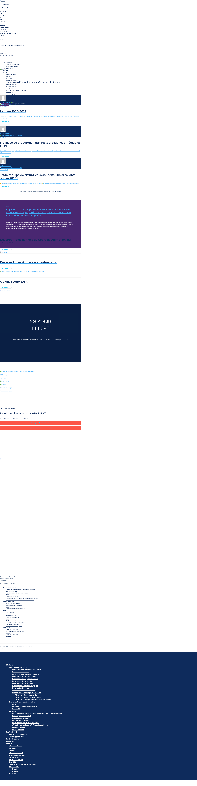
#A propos (9, 76)
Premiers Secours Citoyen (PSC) (15, 608)
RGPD (7, 619)
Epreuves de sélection (20, 727)
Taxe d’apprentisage (16, 737)
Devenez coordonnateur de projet (25, 686)
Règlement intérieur (12, 621)
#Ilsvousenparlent (11, 80)
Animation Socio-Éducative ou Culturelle (17, 593)
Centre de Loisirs (12, 739)
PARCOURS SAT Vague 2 (13, 603)
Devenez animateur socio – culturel (25, 674)
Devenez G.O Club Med (12, 596)
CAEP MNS (16, 709)
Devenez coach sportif (20, 672)
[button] (40, 63)
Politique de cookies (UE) (13, 624)
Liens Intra (9, 98)
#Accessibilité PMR (11, 615)
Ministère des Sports (12, 634)
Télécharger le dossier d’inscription (40, 423)
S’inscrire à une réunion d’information (40, 428)
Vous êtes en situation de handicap (25, 723)
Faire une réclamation (12, 617)
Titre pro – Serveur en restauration (28, 697)
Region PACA (10, 636)
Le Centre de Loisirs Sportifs (14, 626)
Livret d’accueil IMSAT (12, 82)
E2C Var (8, 633)
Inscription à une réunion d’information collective (20, 600)
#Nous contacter (11, 74)
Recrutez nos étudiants (13, 64)
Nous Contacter (10, 614)
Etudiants (6, 4)
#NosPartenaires (11, 84)
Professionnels (7, 62)
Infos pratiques (18, 730)
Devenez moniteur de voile (22, 681)
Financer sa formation (20, 720)
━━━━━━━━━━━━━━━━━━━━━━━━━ (23, 690)
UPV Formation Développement (15, 631)
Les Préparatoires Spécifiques (14, 605)
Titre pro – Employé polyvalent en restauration (33, 700)
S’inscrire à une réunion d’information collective (30, 725)
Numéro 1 (12, 94)
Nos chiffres (9, 88)
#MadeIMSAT (14, 767)
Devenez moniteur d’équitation (24, 676)
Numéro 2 (12, 96)
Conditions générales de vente (15, 622)
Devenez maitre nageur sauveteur (25, 679)
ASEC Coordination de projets (14, 595)
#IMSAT (5, 72)
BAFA (7, 607)
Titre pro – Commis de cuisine (26, 695)
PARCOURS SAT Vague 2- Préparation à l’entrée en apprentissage (37, 713)
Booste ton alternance (20, 718)
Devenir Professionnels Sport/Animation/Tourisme (20, 589)
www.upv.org (45, 647)
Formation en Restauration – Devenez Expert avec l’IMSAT (22, 598)
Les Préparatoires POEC (21, 716)
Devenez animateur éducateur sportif (26, 669)
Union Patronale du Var (12, 629)
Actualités (10, 741)
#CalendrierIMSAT (11, 86)
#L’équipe (9, 78)
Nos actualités (10, 612)
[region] (40, 41)
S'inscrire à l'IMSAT (20, 101)
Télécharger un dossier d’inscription (22, 764)
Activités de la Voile (11, 591)
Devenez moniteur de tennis (22, 683)
